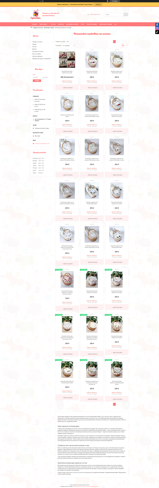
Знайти (37, 80)
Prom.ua (87, 485)
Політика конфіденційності (92, 486)
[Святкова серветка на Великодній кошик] (116, 234)
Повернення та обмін (105, 24)
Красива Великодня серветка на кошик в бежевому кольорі (91, 337)
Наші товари (43, 24)
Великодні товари (49, 27)
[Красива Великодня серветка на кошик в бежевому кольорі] (91, 324)
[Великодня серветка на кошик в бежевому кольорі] (91, 103)
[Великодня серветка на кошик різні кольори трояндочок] (91, 369)
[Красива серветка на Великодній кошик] (116, 59)
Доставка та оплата (72, 24)
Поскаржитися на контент (79, 486)
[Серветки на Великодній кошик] (67, 103)
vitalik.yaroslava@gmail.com (42, 143)
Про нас (53, 24)
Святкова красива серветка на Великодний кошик (117, 383)
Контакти (61, 24)
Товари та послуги (38, 27)
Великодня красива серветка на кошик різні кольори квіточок (67, 247)
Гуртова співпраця (37, 56)
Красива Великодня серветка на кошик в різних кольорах (67, 292)
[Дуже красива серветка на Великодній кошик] (67, 369)
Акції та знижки (92, 24)
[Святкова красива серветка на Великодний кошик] (116, 369)
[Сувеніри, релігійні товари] (36, 15)
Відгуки (34, 49)
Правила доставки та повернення (41, 58)
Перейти (98, 4)
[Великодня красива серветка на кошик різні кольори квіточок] (67, 234)
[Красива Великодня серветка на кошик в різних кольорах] (67, 279)
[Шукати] (126, 14)
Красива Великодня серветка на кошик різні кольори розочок (67, 337)
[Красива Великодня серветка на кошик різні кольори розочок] (67, 324)
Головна (34, 24)
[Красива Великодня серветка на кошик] (67, 59)
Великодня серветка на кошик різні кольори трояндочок (91, 383)
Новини (34, 44)
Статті (82, 24)
